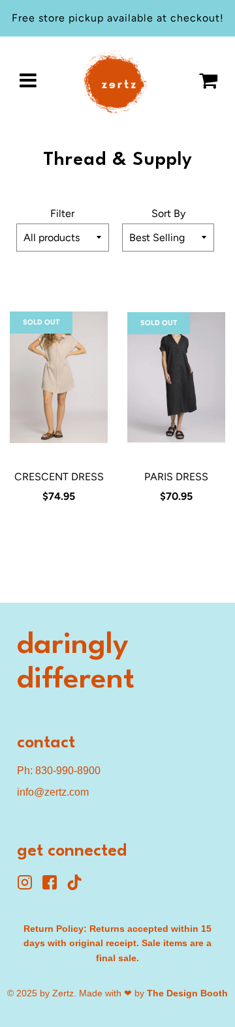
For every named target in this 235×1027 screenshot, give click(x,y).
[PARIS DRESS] (176, 377)
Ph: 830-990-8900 (59, 770)
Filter (62, 213)
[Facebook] (54, 886)
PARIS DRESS (176, 476)
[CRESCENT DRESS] (59, 377)
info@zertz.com (53, 792)
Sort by (168, 213)
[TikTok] (78, 886)
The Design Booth (187, 993)
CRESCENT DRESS (59, 476)
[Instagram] (29, 886)
